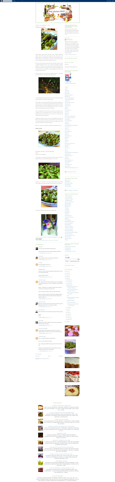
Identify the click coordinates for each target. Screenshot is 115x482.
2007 (67, 321)
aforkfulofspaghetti (42, 328)
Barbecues (67, 93)
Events (66, 111)
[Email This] (36, 239)
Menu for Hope (67, 135)
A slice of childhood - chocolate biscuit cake (61, 468)
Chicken (66, 101)
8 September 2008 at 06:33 (45, 266)
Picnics (66, 140)
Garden (66, 122)
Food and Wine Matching (69, 116)
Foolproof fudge (61, 433)
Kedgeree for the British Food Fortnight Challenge (72, 287)
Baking (66, 91)
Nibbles (66, 137)
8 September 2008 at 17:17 (45, 317)
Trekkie (40, 320)
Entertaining (42, 240)
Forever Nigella (67, 120)
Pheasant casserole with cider (61, 440)
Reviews (66, 148)
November (69, 281)
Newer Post (38, 356)
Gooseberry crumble (61, 461)
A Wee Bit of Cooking (69, 198)
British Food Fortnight (69, 98)
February (69, 317)
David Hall (40, 309)
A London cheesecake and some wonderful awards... (72, 304)
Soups (66, 157)
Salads (66, 151)
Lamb (66, 128)
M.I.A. (68, 295)
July (68, 309)
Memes (66, 134)
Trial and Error (67, 164)
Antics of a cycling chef (69, 201)
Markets (66, 132)
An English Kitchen (68, 200)
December (69, 279)
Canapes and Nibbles (68, 99)
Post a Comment (38, 354)
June (68, 310)
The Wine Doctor (68, 184)
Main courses (67, 131)
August (68, 307)
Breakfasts (67, 96)
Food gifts (66, 119)
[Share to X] (38, 239)
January (68, 319)
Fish (65, 114)
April (68, 314)
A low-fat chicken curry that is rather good (61, 412)
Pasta (66, 138)
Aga (65, 88)
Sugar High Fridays (68, 160)
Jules (39, 246)
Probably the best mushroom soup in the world (62, 426)
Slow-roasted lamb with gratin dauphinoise (62, 447)
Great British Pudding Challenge (71, 125)
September (69, 285)
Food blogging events (69, 117)
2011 (67, 273)
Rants (66, 146)
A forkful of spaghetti (68, 195)
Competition (67, 105)
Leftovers (66, 129)
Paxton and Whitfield (68, 183)
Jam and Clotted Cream (69, 217)
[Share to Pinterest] (41, 239)
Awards (66, 90)
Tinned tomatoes (68, 236)
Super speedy (67, 161)
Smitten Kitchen (68, 224)
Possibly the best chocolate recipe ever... (61, 454)
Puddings (66, 144)
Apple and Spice (68, 203)
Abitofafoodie (41, 280)
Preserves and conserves (69, 143)
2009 (67, 276)
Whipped (66, 239)
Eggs (66, 108)
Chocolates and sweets (69, 102)
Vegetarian (55, 240)
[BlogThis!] (37, 239)
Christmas (66, 104)
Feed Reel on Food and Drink (70, 246)
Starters (50, 240)
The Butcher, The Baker (69, 227)
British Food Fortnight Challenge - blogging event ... (73, 298)
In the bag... (67, 126)
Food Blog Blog (68, 248)
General (66, 123)
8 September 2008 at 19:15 (45, 325)
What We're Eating (68, 238)
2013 (67, 271)
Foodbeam (67, 214)
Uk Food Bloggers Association (70, 251)
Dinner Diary (67, 211)
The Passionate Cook (68, 233)
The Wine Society (68, 186)
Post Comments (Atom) (44, 358)
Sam (39, 262)
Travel (66, 163)
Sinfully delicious (68, 155)
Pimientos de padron (70, 300)
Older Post (61, 356)
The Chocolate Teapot (69, 229)
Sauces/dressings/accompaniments (71, 152)
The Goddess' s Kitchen (69, 230)
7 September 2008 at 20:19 (45, 253)
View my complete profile (70, 54)
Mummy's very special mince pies (61, 405)
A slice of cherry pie (68, 197)
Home (49, 356)
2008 (67, 278)
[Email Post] (61, 237)
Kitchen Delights (68, 220)
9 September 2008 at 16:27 (45, 333)
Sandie (40, 256)
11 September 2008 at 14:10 (46, 351)
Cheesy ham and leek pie (71, 302)
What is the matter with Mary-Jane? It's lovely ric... (72, 290)
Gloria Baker (41, 301)
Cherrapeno (67, 208)
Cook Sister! (67, 209)
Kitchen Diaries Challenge (69, 221)
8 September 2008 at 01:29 (45, 259)
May (68, 312)
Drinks (66, 107)
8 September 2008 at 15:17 (45, 306)
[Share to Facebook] (40, 239)
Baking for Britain (68, 205)
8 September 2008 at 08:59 (45, 298)
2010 (67, 274)
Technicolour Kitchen (69, 226)
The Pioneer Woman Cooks (70, 235)
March (68, 316)
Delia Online (67, 181)
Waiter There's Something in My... (71, 167)
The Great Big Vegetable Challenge (71, 232)
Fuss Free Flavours (68, 215)
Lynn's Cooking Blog (69, 223)
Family (46, 240)
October (68, 283)
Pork (65, 141)
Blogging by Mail (68, 95)
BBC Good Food (68, 180)
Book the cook (67, 206)
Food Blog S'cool (68, 249)
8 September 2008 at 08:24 (45, 277)
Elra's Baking (67, 212)
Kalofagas (66, 218)
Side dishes (67, 154)
